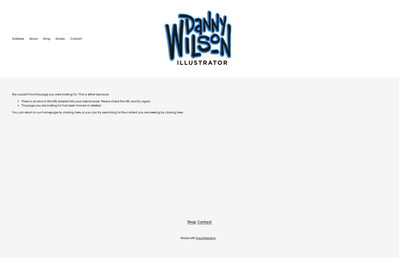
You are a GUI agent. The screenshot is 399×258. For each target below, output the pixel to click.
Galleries (18, 39)
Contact (76, 39)
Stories (60, 39)
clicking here (72, 112)
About (33, 39)
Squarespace (205, 238)
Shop (46, 39)
